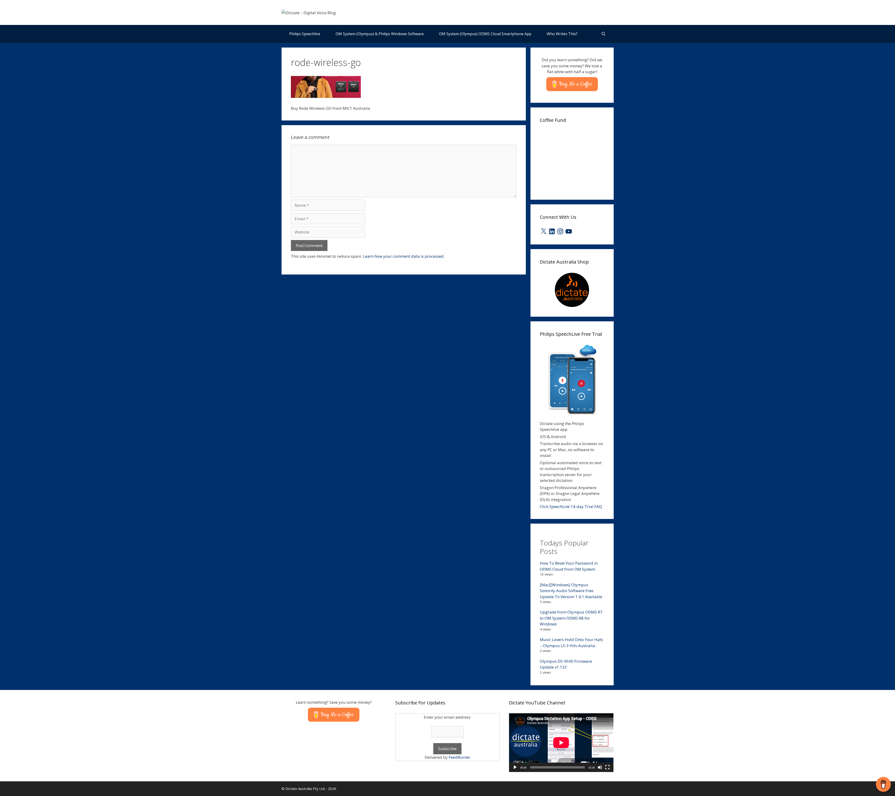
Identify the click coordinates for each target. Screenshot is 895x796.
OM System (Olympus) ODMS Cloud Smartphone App (485, 33)
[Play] (515, 767)
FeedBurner (459, 757)
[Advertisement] (575, 160)
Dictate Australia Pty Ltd (305, 788)
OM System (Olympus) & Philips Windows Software (380, 33)
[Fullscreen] (607, 767)
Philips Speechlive (304, 33)
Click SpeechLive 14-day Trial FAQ (571, 506)
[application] (561, 742)
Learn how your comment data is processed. (403, 256)
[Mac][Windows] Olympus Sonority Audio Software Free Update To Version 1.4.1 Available (571, 590)
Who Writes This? (562, 33)
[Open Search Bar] (603, 34)
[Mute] (600, 767)
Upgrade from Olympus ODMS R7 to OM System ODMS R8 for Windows (571, 618)
